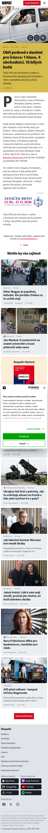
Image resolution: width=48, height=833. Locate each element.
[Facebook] (4, 806)
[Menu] (44, 3)
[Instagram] (18, 806)
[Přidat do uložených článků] (42, 280)
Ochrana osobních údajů (12, 766)
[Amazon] (10, 792)
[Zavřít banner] (44, 388)
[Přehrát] (36, 280)
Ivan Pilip (6, 455)
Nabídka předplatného (11, 748)
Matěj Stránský (8, 705)
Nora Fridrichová (9, 653)
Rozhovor (7, 288)
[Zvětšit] (24, 24)
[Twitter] (11, 806)
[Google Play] (10, 786)
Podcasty (9, 488)
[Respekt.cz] (7, 2)
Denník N (16, 352)
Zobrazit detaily (33, 429)
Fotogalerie (7, 686)
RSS (3, 757)
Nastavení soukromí (10, 770)
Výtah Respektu (19, 488)
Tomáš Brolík (8, 303)
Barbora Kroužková (10, 604)
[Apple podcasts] (31, 780)
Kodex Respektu (8, 743)
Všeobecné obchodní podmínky (15, 761)
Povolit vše (24, 436)
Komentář (10, 336)
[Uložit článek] (30, 38)
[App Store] (10, 780)
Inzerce (4, 752)
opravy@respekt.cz (28, 238)
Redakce (5, 734)
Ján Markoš (7, 352)
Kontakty (5, 738)
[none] (43, 38)
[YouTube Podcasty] (31, 786)
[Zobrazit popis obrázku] (37, 38)
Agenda (6, 47)
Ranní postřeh (11, 637)
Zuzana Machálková (10, 503)
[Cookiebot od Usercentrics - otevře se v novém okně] (29, 388)
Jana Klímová (8, 88)
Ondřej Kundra (8, 556)
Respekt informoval (13, 157)
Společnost (7, 536)
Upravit (22, 444)
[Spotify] (31, 792)
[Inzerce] (24, 201)
